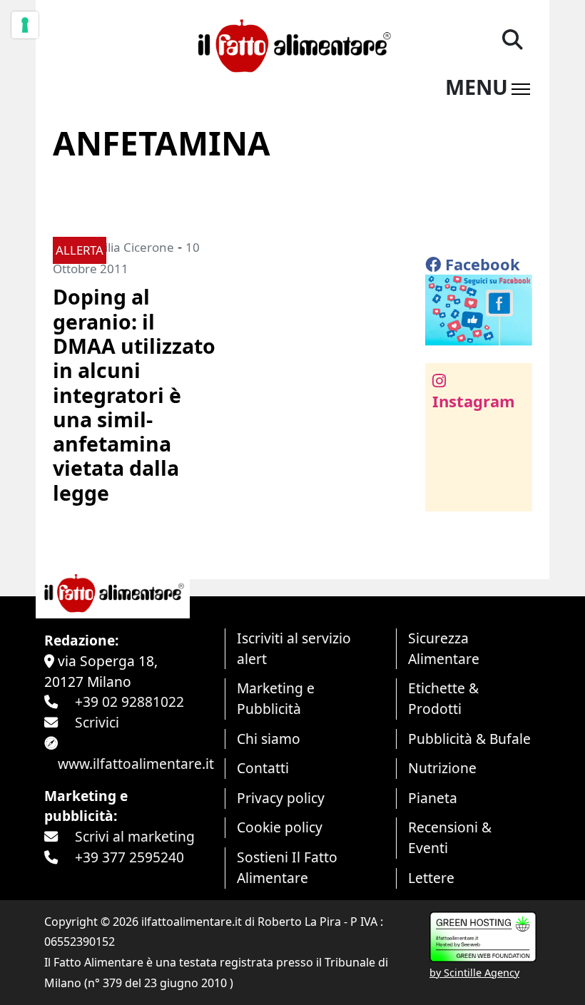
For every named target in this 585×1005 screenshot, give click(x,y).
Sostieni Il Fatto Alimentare (287, 867)
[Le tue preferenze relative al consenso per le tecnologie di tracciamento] (25, 25)
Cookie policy (279, 827)
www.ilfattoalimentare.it (136, 763)
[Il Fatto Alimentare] (292, 43)
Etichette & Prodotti (443, 698)
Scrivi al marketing (135, 836)
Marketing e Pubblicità (276, 698)
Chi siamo (268, 738)
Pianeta (432, 797)
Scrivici (97, 722)
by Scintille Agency (474, 972)
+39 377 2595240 (129, 857)
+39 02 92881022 (129, 701)
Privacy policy (281, 797)
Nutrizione (442, 767)
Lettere (431, 877)
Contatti (263, 767)
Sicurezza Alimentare (443, 648)
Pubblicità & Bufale (469, 738)
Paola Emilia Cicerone (113, 247)
